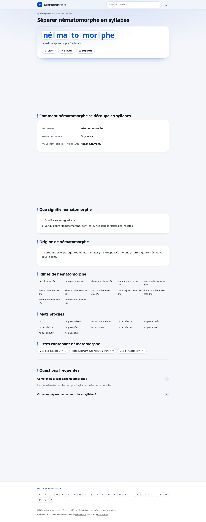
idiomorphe (49, 301)
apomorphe (155, 283)
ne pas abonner (126, 327)
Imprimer (87, 50)
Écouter (68, 50)
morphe (47, 281)
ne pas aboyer (72, 332)
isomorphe (49, 292)
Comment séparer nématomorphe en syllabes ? (66, 394)
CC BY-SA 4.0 (102, 514)
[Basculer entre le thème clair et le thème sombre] (166, 4)
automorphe (100, 292)
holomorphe (129, 292)
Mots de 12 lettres (131, 350)
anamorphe (128, 283)
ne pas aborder (152, 327)
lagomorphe (76, 301)
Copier (51, 50)
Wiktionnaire (80, 514)
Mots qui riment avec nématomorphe (93, 350)
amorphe (75, 281)
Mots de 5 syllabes (53, 350)
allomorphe (76, 292)
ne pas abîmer (72, 327)
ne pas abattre (125, 321)
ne (40, 321)
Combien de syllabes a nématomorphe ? (62, 378)
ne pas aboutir (46, 332)
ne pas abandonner (101, 321)
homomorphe (154, 292)
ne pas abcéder (152, 321)
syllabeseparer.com (45, 13)
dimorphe (101, 281)
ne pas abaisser (73, 321)
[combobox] (134, 5)
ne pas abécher (46, 327)
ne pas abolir (98, 327)
